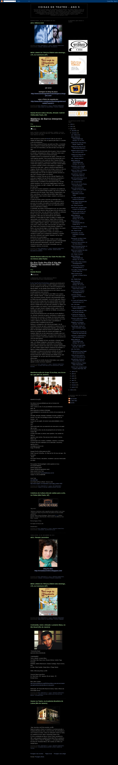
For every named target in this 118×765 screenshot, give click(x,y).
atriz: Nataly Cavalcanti (77, 254)
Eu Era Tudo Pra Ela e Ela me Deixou (48, 365)
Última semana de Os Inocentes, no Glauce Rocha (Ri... (79, 275)
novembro (74, 133)
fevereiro (74, 385)
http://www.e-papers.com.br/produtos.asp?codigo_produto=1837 (46, 483)
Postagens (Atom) (39, 756)
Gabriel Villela (42, 249)
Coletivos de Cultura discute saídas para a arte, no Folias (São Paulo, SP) (47, 494)
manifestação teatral (54, 487)
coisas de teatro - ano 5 (59, 7)
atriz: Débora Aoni (37, 23)
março (73, 382)
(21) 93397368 (34, 480)
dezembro (74, 130)
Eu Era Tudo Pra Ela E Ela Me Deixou (40, 283)
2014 (71, 124)
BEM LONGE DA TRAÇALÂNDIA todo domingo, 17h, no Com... (78, 138)
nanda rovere (57, 249)
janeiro (73, 387)
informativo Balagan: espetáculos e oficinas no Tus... (78, 296)
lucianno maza (39, 695)
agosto (73, 371)
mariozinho (71, 402)
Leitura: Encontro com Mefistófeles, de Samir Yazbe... (77, 193)
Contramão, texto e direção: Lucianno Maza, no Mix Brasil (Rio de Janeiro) (47, 626)
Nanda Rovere (35, 126)
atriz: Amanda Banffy (76, 181)
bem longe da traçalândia (45, 619)
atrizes (40, 46)
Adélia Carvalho (73, 398)
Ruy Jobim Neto (73, 400)
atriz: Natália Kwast (76, 279)
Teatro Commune (59, 619)
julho (73, 373)
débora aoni (46, 46)
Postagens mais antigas (60, 753)
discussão (41, 529)
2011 (71, 128)
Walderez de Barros (36, 250)
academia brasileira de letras (47, 747)
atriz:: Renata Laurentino (39, 537)
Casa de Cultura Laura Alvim (46, 694)
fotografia (54, 46)
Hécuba (48, 138)
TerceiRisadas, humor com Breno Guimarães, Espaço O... (78, 327)
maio (73, 378)
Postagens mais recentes (36, 753)
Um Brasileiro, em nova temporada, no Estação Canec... (77, 234)
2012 (71, 126)
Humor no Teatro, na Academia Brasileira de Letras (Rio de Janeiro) (46, 702)
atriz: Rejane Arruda (76, 230)
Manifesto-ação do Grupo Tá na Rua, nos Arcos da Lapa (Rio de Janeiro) (47, 373)
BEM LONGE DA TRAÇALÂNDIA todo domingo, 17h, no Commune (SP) (47, 54)
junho (73, 376)
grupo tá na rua (43, 487)
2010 (71, 390)
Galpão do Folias (50, 529)
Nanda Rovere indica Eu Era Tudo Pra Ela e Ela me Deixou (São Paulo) (47, 258)
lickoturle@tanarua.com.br (47, 473)
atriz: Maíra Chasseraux (77, 205)
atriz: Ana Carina (75, 349)
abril (73, 380)
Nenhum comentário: (59, 45)
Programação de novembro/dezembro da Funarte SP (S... (77, 222)
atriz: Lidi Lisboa (75, 304)
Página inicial (48, 753)
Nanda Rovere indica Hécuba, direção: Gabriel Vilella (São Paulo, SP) (47, 114)
